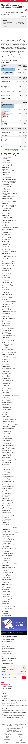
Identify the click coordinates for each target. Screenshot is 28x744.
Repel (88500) (5, 507)
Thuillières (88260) (6, 443)
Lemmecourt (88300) (7, 613)
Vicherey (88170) (6, 359)
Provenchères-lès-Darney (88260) (10, 382)
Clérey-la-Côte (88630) (7, 608)
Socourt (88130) (5, 248)
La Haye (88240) (6, 412)
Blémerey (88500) (6, 605)
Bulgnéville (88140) (6, 172)
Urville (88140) (5, 570)
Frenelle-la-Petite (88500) (8, 581)
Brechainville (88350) (7, 569)
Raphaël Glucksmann (7, 686)
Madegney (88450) (6, 431)
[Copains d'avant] (7, 740)
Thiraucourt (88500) (6, 460)
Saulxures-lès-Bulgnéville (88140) (9, 272)
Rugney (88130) (5, 406)
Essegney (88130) (6, 188)
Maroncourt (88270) (6, 615)
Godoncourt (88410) (6, 433)
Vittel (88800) (5, 158)
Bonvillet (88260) (6, 253)
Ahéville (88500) (5, 550)
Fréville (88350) (5, 399)
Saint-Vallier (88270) (6, 462)
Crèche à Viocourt (6, 643)
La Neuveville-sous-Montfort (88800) (10, 327)
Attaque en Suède (6, 698)
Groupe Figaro (9, 728)
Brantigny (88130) (6, 292)
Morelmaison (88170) (5, 14)
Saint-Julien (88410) (6, 457)
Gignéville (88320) (6, 529)
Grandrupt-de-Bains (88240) (8, 534)
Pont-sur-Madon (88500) (8, 328)
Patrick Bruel (5, 695)
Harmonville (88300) (7, 282)
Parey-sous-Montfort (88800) (9, 352)
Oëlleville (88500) (6, 258)
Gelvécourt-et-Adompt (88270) (9, 445)
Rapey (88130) (5, 611)
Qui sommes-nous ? (5, 724)
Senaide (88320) (6, 315)
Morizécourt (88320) (6, 472)
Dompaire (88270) (6, 177)
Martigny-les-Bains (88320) (8, 182)
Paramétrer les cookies (8, 727)
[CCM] (20, 734)
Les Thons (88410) (6, 478)
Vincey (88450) (5, 167)
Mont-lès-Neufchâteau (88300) (9, 256)
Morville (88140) (5, 593)
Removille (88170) (6, 304)
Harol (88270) (5, 194)
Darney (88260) (5, 176)
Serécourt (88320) (6, 464)
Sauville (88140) (5, 347)
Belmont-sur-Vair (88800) (8, 418)
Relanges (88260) (6, 306)
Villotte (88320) (5, 436)
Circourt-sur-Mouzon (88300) (9, 311)
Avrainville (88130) (6, 442)
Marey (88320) (5, 538)
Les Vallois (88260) (6, 407)
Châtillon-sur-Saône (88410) (8, 452)
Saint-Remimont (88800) (8, 284)
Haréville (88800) (6, 210)
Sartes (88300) (5, 497)
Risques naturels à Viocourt (8, 656)
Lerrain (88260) (5, 212)
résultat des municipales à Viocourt (9, 51)
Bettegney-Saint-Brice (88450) (9, 354)
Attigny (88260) (5, 289)
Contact (25, 724)
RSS (10, 725)
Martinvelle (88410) (6, 430)
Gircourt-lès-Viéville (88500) (8, 318)
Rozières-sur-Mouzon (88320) (9, 545)
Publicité (21, 724)
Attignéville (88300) (6, 273)
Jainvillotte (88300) (6, 541)
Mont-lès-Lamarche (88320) (8, 486)
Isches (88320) (5, 332)
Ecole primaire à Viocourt (8, 639)
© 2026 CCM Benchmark (17, 728)
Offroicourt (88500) (6, 375)
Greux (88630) (5, 404)
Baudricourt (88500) (6, 237)
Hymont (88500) (6, 203)
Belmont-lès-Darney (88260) (8, 448)
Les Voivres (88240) (6, 246)
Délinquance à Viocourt (7, 653)
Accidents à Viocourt (6, 651)
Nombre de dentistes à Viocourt (9, 658)
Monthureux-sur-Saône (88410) (9, 179)
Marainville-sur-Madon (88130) (9, 481)
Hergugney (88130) (6, 394)
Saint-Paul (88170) (10, 12)
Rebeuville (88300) (6, 243)
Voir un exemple (22, 671)
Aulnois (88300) (5, 356)
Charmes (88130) (6, 162)
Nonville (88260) (6, 313)
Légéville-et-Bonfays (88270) (8, 553)
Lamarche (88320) (6, 186)
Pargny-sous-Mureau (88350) (8, 301)
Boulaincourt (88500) (7, 560)
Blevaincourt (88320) (7, 488)
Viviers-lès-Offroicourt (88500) (9, 606)
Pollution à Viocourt (6, 655)
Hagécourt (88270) (6, 409)
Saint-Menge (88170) (7, 438)
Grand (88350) (5, 225)
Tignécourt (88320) (6, 521)
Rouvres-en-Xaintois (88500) (8, 261)
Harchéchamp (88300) (7, 502)
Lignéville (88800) (6, 241)
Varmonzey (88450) (6, 610)
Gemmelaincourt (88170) (8, 428)
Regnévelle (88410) (6, 423)
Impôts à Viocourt (6, 646)
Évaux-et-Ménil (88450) (7, 231)
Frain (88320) (5, 414)
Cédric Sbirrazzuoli (6, 696)
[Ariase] (7, 742)
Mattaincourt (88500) (7, 184)
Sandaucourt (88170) (6, 321)
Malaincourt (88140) (6, 519)
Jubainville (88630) (6, 493)
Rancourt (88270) (6, 531)
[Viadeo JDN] (20, 740)
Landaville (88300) (6, 244)
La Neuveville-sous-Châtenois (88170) (10, 227)
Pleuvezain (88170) (6, 543)
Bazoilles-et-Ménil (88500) (8, 421)
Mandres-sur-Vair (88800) (8, 217)
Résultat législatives (7, 3)
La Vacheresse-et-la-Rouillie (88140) (10, 395)
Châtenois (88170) (6, 169)
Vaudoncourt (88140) (6, 373)
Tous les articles (5, 725)
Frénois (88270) (5, 582)
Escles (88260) (5, 224)
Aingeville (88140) (6, 565)
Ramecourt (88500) (6, 378)
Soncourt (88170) (6, 594)
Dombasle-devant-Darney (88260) (10, 526)
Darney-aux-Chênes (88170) (8, 567)
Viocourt (17, 22)
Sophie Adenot (5, 691)
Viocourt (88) (5, 638)
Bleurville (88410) (6, 249)
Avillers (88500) (5, 491)
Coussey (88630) (6, 189)
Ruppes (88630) (5, 364)
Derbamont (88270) (6, 467)
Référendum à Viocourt (7, 663)
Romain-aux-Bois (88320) (8, 584)
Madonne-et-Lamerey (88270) (9, 219)
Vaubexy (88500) (6, 416)
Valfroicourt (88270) (6, 270)
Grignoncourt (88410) (7, 586)
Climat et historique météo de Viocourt (11, 650)
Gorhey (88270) (5, 337)
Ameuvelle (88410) (6, 587)
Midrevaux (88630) (6, 339)
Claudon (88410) (5, 275)
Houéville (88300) (6, 591)
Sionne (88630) (5, 390)
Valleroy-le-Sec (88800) (7, 303)
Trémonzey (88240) (6, 268)
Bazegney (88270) (6, 479)
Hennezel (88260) (6, 222)
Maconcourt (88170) (6, 558)
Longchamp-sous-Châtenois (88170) (10, 514)
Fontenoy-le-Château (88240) (9, 201)
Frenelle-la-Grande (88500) (8, 476)
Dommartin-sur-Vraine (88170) (9, 251)
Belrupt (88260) (5, 498)
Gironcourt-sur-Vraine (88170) (9, 181)
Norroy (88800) (5, 287)
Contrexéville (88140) (7, 164)
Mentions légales (21, 727)
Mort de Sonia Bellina (7, 688)
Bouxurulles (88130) (6, 333)
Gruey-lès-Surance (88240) (8, 285)
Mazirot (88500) (5, 267)
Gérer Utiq (15, 727)
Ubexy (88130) (5, 345)
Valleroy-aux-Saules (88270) (8, 263)
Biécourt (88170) (6, 490)
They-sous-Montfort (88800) (8, 426)
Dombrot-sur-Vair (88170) (8, 265)
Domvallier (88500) (6, 485)
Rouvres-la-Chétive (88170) (8, 206)
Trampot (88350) (6, 469)
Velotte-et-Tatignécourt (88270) (9, 358)
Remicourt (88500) (6, 562)
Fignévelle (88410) (6, 577)
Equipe (11, 724)
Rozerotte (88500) (6, 325)
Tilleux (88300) (5, 551)
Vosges (21, 3)
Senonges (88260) (6, 400)
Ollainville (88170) (6, 536)
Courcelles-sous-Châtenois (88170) (10, 533)
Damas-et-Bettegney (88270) (9, 220)
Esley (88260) (5, 351)
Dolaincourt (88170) (6, 503)
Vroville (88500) (5, 392)
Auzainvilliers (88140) (7, 297)
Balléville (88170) (19, 12)
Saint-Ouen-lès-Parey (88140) (9, 205)
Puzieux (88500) (6, 371)
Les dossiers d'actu (7, 674)
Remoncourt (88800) (7, 198)
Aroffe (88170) (5, 483)
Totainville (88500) (6, 440)
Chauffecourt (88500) (7, 596)
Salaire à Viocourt (6, 644)
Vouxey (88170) (5, 342)
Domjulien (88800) (6, 330)
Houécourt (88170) (6, 215)
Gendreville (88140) (6, 455)
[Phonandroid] (20, 742)
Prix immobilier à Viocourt (8, 662)
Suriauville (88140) (6, 291)
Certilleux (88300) (6, 277)
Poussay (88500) (6, 191)
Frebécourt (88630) (6, 236)
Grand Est (16, 3)
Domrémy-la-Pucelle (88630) (9, 459)
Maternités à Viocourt (7, 641)
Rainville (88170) (6, 255)
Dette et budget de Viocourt (8, 648)
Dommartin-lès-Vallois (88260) (9, 572)
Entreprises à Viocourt (7, 660)
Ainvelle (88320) (5, 387)
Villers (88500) (5, 308)
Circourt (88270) (5, 522)
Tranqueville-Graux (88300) (8, 515)
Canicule (4, 693)
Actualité (5, 671)
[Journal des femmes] (7, 734)
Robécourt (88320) (6, 454)
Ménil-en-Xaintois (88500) (8, 349)
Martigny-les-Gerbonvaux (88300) (10, 424)
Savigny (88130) (5, 280)
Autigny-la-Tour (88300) (7, 380)
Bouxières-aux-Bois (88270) (8, 363)
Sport (4, 673)
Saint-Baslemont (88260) (8, 500)
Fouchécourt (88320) (7, 598)
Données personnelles (21, 725)
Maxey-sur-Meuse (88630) (8, 279)
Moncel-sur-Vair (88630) (7, 344)
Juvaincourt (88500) (6, 316)
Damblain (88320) (6, 260)
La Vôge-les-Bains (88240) (8, 170)
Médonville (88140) (6, 575)
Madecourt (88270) (6, 574)
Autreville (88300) (6, 296)
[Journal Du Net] (7, 737)
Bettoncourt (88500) (6, 495)
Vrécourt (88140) (6, 234)
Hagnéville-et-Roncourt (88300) (9, 527)
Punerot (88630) (6, 366)
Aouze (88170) (5, 299)
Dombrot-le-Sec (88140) (7, 229)
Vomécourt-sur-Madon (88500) (9, 548)
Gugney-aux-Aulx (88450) (8, 340)
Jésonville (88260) (6, 370)
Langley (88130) (5, 385)
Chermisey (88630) (6, 512)
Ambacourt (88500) (6, 239)
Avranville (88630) (6, 557)
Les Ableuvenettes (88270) (8, 539)
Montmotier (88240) (6, 599)
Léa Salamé (5, 690)
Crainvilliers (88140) (6, 320)
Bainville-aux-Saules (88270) (8, 368)
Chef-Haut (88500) (6, 579)
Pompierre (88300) (6, 309)
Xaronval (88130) (6, 447)
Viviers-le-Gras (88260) (7, 323)
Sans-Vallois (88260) (6, 411)
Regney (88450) (5, 471)
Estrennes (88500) (6, 450)
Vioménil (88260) (6, 361)
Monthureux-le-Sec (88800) (8, 335)
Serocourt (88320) (6, 505)
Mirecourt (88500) (6, 160)
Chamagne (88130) (6, 213)
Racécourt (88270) (6, 383)
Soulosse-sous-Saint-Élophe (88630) (10, 193)
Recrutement (14, 725)
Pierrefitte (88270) (6, 397)
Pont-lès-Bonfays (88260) (8, 466)
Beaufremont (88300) (7, 509)
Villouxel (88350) (6, 510)
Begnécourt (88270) (6, 388)
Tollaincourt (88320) (6, 435)
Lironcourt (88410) (6, 546)
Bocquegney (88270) (7, 402)
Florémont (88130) (6, 208)
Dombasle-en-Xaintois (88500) (9, 419)
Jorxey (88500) (5, 517)
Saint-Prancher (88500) (7, 555)
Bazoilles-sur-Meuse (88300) (8, 196)
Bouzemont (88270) (6, 589)
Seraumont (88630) (6, 601)
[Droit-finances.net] (20, 737)
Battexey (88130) (6, 603)
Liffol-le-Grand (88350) (7, 165)
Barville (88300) (5, 524)
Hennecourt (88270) (6, 232)
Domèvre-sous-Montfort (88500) (9, 563)
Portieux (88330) (6, 174)
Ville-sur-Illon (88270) (7, 200)
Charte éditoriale (16, 724)
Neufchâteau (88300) (7, 157)
